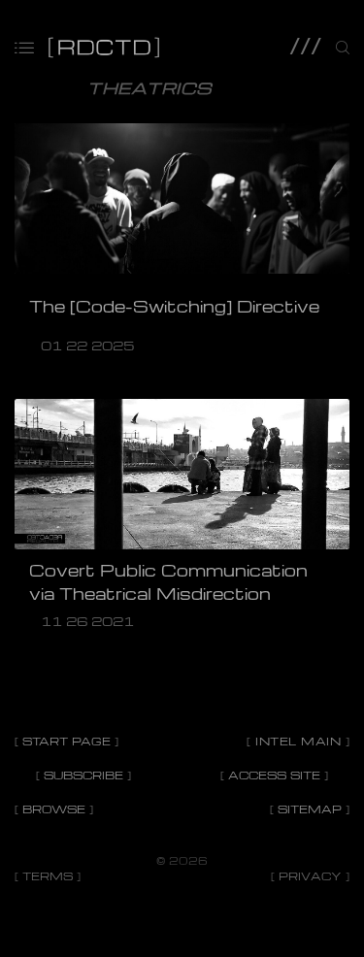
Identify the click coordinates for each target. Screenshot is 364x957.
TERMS (47, 876)
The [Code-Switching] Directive (174, 306)
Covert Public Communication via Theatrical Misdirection (168, 582)
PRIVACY (310, 876)
